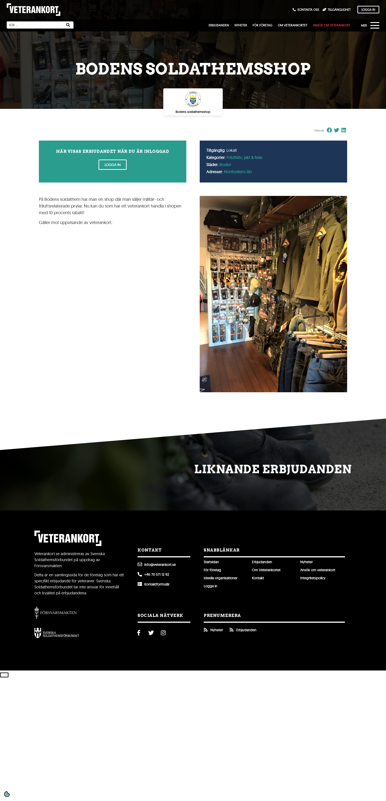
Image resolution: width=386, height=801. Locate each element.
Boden (225, 164)
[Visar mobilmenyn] (371, 25)
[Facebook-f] (138, 632)
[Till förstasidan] (33, 9)
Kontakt (258, 578)
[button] (329, 130)
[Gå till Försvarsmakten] (55, 613)
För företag (262, 25)
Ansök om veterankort (331, 25)
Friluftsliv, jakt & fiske (244, 157)
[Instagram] (163, 632)
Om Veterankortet (292, 25)
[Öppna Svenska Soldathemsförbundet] (56, 632)
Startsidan (211, 562)
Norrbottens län (238, 171)
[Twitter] (151, 632)
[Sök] (68, 25)
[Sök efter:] (35, 25)
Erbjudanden (219, 25)
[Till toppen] (4, 674)
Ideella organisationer (220, 578)
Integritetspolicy (312, 578)
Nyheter (241, 25)
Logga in (210, 586)
